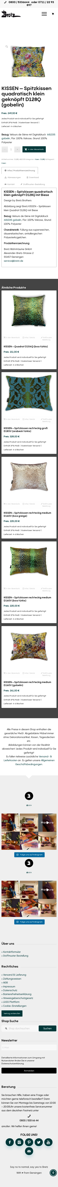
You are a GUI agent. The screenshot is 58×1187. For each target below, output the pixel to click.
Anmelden (29, 1070)
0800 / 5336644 (18, 2)
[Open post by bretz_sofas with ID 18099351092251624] (10, 841)
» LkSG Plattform (10, 1001)
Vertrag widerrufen (12, 1013)
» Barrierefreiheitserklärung (16, 994)
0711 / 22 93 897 (40, 3)
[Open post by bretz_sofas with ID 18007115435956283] (47, 841)
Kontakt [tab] (11, 184)
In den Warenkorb (36, 149)
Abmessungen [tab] (14, 177)
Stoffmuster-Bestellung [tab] (34, 184)
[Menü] (44, 14)
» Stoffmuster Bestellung (14, 955)
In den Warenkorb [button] (13, 337)
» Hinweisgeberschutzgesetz (17, 998)
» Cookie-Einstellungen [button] (13, 1005)
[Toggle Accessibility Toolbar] (53, 1173)
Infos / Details (29, 337)
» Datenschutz (9, 990)
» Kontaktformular (11, 951)
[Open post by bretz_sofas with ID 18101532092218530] (47, 823)
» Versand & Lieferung (13, 974)
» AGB (4, 982)
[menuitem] (44, 14)
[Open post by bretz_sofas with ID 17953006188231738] (29, 841)
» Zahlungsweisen (11, 978)
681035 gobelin (12, 219)
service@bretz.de (13, 260)
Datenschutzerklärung (12, 1063)
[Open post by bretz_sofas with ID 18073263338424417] (10, 823)
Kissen (37, 159)
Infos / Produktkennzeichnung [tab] (21, 170)
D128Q (42, 159)
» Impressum (8, 986)
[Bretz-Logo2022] (23, 14)
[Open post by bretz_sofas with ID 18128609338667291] (29, 823)
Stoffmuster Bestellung (47, 338)
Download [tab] (34, 177)
